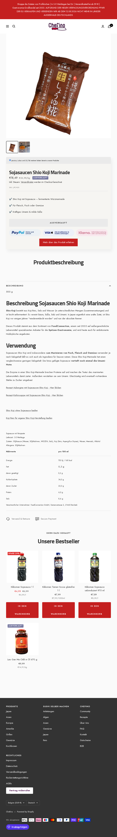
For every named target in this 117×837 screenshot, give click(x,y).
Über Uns (84, 723)
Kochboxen (11, 746)
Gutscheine (85, 740)
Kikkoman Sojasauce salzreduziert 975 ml (95, 588)
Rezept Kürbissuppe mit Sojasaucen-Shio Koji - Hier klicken (34, 395)
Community (85, 711)
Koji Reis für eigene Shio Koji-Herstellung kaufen (29, 418)
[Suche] (13, 26)
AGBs (9, 783)
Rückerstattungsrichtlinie (17, 777)
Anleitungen (48, 711)
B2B (82, 746)
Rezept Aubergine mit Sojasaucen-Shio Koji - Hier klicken (33, 387)
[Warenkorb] (109, 26)
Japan (8, 711)
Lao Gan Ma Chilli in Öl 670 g (22, 659)
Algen (46, 717)
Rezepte (84, 717)
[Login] (102, 26)
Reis (45, 740)
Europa (9, 723)
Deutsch (31, 802)
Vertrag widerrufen (19, 790)
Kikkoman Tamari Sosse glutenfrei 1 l (58, 588)
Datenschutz (12, 766)
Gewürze (10, 740)
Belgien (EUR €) (14, 802)
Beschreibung (14, 285)
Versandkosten (27, 182)
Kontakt (83, 734)
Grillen (9, 734)
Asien (8, 717)
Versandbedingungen (16, 772)
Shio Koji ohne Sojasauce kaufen (22, 410)
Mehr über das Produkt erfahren (58, 242)
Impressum (11, 760)
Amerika (10, 728)
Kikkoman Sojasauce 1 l (22, 587)
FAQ (82, 728)
